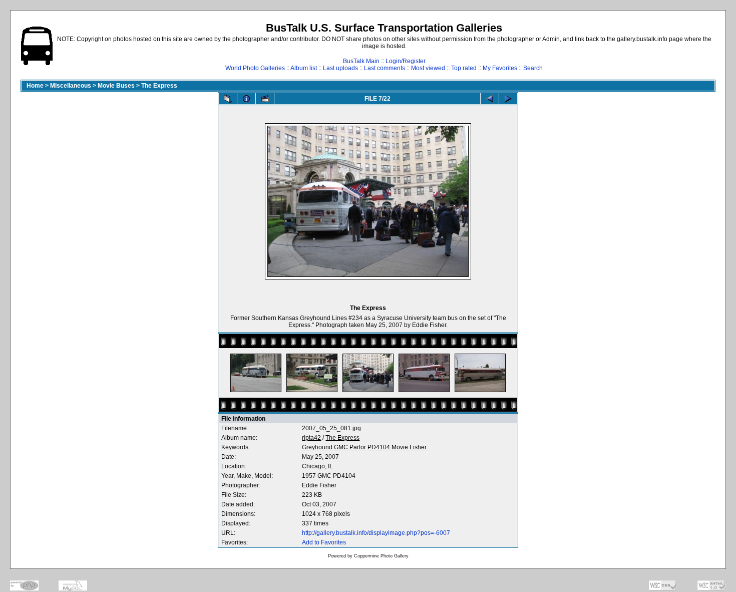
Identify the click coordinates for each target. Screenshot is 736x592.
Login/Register (406, 61)
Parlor (357, 447)
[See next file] (508, 98)
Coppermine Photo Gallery (381, 555)
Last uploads (340, 68)
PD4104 (378, 447)
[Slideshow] (265, 98)
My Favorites (500, 68)
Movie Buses (116, 85)
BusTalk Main (361, 61)
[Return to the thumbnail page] (228, 98)
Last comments (384, 68)
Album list (303, 68)
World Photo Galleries (255, 68)
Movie (400, 447)
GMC (341, 447)
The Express (159, 85)
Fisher (418, 447)
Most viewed (428, 68)
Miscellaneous (70, 85)
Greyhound (317, 447)
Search (533, 68)
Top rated (464, 68)
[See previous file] (490, 98)
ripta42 (311, 437)
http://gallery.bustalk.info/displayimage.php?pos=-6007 (376, 532)
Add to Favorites (324, 542)
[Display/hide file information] (246, 98)
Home (35, 85)
